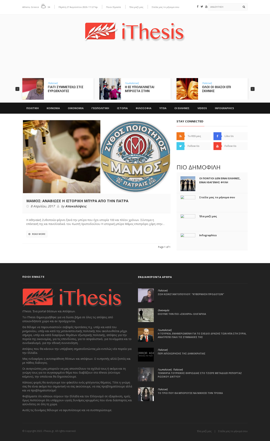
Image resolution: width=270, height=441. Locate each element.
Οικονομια (76, 108)
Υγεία (205, 83)
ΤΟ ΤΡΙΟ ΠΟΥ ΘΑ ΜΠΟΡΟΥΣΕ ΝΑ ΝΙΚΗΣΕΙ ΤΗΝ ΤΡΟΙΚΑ (190, 393)
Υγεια (162, 108)
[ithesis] (135, 28)
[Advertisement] (135, 63)
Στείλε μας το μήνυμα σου (165, 7)
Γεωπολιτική (54, 83)
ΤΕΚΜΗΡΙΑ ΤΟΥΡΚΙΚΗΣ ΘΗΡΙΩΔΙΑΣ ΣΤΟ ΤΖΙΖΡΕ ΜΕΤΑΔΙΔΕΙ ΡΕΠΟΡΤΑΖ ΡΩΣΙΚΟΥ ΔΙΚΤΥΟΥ (200, 374)
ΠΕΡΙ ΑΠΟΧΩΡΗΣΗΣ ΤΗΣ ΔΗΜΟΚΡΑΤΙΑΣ (181, 353)
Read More (38, 233)
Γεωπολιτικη (100, 108)
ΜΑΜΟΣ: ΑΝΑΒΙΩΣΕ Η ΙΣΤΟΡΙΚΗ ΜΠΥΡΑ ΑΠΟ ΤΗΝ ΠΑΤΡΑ (77, 200)
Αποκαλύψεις (75, 206)
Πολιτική (130, 83)
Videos (202, 108)
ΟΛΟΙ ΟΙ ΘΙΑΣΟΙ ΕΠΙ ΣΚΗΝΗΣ (139, 89)
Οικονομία (163, 310)
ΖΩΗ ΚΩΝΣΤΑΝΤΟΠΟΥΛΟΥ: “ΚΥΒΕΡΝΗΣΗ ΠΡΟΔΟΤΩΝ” (191, 294)
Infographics (224, 108)
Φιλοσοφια (143, 108)
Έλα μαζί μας (136, 7)
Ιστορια (122, 108)
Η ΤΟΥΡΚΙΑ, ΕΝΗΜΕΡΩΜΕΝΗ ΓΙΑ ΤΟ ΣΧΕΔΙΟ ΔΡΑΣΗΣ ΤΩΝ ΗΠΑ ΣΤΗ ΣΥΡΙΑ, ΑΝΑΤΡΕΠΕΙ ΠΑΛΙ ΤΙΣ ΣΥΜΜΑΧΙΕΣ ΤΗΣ (202, 335)
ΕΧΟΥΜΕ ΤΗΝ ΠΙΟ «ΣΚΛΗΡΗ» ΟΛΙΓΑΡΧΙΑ (182, 314)
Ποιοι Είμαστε (113, 7)
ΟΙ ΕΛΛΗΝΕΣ (182, 108)
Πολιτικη (32, 108)
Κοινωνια (53, 108)
